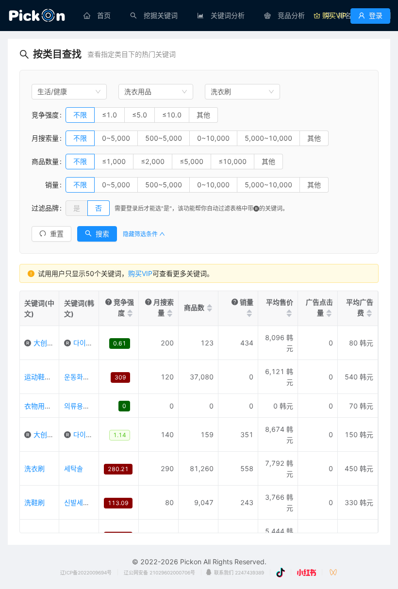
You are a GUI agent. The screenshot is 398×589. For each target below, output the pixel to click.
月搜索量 (45, 138)
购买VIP (140, 273)
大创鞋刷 (47, 434)
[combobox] (69, 91)
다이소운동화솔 (95, 343)
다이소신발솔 (92, 434)
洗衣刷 (34, 468)
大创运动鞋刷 (53, 343)
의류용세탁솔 (83, 406)
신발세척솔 (80, 502)
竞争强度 (45, 115)
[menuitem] (97, 15)
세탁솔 (73, 468)
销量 (45, 184)
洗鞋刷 (34, 502)
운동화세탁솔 (83, 377)
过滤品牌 (45, 208)
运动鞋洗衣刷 (44, 377)
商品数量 (45, 161)
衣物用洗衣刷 (44, 406)
